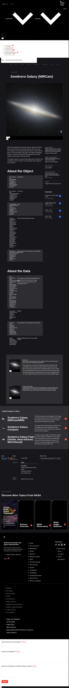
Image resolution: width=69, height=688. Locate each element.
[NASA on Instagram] (59, 545)
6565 (23, 280)
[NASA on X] (62, 545)
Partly (4, 647)
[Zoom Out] (9, 137)
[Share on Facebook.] (5, 459)
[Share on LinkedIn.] (8, 459)
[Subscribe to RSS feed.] (11, 459)
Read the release (48, 177)
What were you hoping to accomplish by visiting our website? (19, 666)
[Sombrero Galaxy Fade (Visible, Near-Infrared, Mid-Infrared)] (66, 439)
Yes (4, 643)
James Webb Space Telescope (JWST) (48, 458)
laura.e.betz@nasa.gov (26, 472)
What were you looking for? (11, 651)
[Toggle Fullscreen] (7, 139)
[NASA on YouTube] (64, 545)
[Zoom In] (7, 137)
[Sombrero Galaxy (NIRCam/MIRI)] (66, 419)
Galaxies (58, 458)
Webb (11, 64)
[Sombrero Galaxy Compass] (66, 428)
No (4, 645)
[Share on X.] (3, 459)
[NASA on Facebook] (56, 545)
